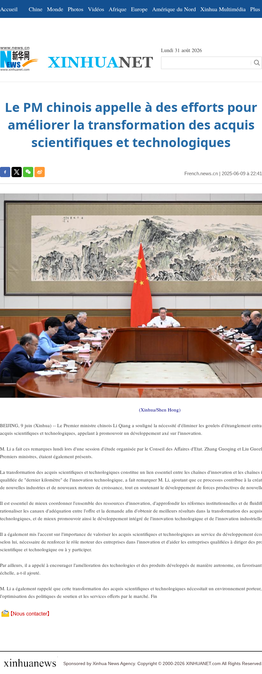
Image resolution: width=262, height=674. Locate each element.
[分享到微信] (28, 172)
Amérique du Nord (174, 9)
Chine (35, 9)
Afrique (118, 9)
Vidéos (96, 9)
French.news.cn (201, 173)
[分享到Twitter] (17, 172)
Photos (75, 9)
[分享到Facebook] (5, 172)
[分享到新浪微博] (40, 172)
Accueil (9, 9)
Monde (55, 9)
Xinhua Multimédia (223, 9)
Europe (139, 9)
